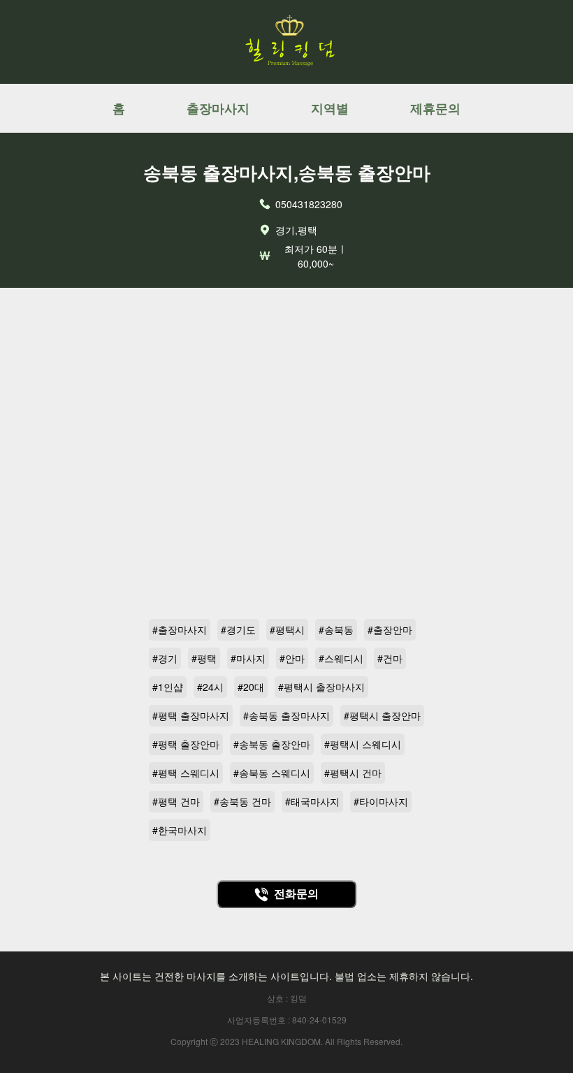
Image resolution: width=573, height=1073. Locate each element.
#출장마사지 (179, 629)
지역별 (330, 108)
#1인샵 (167, 687)
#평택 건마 (176, 801)
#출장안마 (390, 629)
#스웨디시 (341, 658)
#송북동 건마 (242, 801)
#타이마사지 (381, 801)
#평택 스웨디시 (185, 773)
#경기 (164, 658)
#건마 (389, 658)
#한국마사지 (179, 830)
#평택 (204, 658)
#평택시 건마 (353, 773)
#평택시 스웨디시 (362, 744)
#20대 (251, 687)
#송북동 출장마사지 (286, 715)
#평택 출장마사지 (190, 715)
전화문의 (296, 894)
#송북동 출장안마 (271, 744)
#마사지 (248, 658)
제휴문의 (435, 108)
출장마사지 (218, 108)
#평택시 (287, 629)
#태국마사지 (312, 801)
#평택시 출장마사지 (321, 687)
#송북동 (336, 629)
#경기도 (238, 629)
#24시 (210, 687)
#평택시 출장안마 (382, 715)
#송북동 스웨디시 (271, 773)
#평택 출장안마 (185, 744)
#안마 (292, 658)
